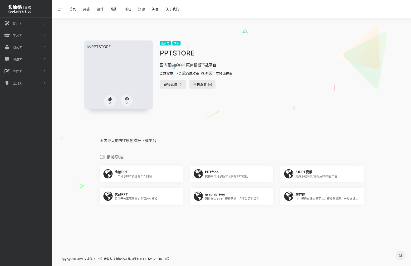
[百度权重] (190, 73)
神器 (155, 9)
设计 (100, 9)
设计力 (165, 43)
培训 (114, 9)
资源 (141, 9)
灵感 (86, 9)
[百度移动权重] (220, 73)
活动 (127, 9)
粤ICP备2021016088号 (155, 259)
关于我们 (172, 9)
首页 (72, 9)
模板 (176, 43)
